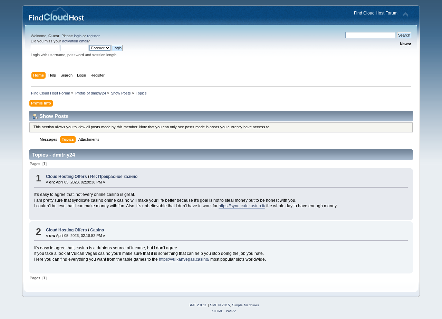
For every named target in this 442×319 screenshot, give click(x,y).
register (93, 36)
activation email (75, 41)
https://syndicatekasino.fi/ (242, 205)
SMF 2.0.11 (198, 305)
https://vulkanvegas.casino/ (184, 259)
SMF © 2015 (220, 305)
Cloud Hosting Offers (66, 176)
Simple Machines (245, 305)
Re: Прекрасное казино (113, 176)
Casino (97, 230)
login (77, 36)
